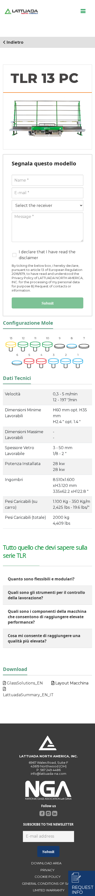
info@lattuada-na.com (48, 774)
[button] (83, 11)
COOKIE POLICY (48, 877)
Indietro (14, 42)
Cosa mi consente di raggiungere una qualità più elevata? (44, 638)
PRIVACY (47, 870)
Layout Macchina (71, 683)
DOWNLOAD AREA (46, 863)
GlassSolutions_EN (24, 683)
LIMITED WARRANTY (49, 890)
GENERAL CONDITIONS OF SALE (47, 883)
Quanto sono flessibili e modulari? (41, 579)
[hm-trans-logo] (21, 11)
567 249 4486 (50, 770)
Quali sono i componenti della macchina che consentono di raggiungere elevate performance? (47, 617)
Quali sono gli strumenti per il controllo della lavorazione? (46, 595)
